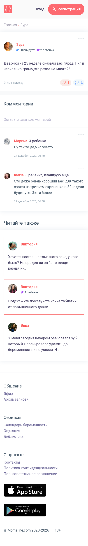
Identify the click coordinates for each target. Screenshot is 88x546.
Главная (10, 25)
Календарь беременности (25, 425)
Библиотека (13, 436)
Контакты (12, 462)
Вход (40, 9)
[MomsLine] (8, 9)
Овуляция (12, 431)
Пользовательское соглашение (30, 474)
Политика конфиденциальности (31, 468)
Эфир (8, 394)
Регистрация (69, 9)
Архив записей (16, 399)
